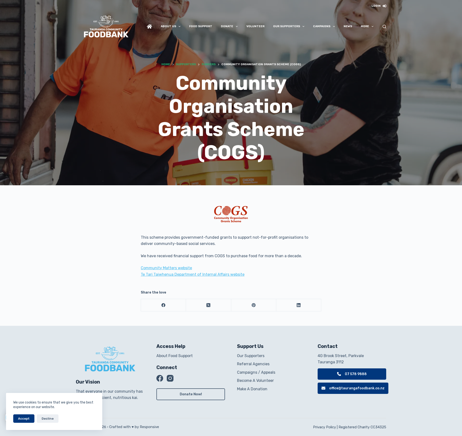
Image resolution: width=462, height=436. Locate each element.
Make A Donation (252, 389)
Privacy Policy (324, 427)
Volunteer (255, 26)
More (365, 26)
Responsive (149, 427)
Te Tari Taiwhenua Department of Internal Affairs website (192, 274)
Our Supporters (286, 26)
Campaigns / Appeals (256, 372)
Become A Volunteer (255, 380)
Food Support (200, 26)
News (348, 26)
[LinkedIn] (298, 305)
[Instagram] (170, 378)
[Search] (384, 26)
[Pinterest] (253, 305)
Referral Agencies (253, 364)
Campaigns (321, 26)
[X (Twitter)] (208, 305)
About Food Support (174, 355)
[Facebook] (163, 305)
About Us (168, 26)
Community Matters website (166, 268)
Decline (48, 418)
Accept (24, 418)
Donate (227, 26)
